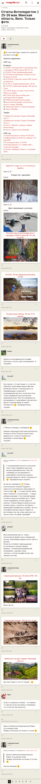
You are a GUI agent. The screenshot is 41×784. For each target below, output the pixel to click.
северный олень (22, 28)
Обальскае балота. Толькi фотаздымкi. (20, 107)
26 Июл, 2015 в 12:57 (31, 750)
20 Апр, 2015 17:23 (6, 522)
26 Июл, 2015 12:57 (6, 738)
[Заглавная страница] (12, 1)
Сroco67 (10, 376)
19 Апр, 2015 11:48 (6, 346)
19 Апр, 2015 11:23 (6, 307)
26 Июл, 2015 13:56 (6, 774)
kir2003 (10, 527)
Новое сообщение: (8, 28)
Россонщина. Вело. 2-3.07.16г (16, 142)
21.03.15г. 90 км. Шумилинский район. (19, 72)
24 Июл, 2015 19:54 (6, 690)
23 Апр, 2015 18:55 (6, 563)
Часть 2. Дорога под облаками (17, 130)
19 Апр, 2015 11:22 (6, 268)
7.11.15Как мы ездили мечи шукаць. (18, 100)
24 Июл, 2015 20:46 (7, 715)
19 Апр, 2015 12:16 (6, 371)
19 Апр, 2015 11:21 (6, 159)
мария (9, 351)
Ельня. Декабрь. (12, 109)
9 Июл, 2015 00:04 (6, 651)
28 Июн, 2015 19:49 (7, 613)
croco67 (18, 460)
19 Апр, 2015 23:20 (6, 448)
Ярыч (9, 694)
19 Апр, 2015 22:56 (6, 415)
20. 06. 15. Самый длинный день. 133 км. (20, 84)
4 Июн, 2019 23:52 (8, 30)
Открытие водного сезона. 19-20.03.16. (19, 135)
